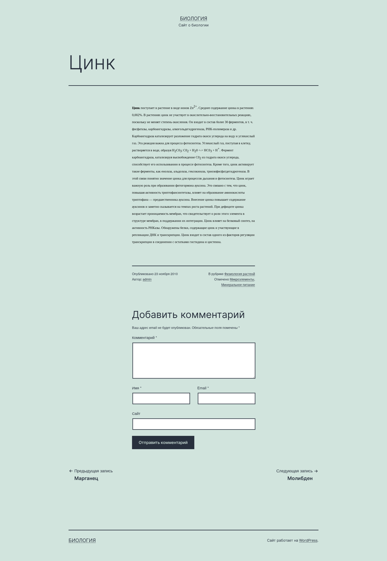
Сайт (136, 413)
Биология (193, 18)
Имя (136, 387)
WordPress (308, 540)
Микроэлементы (242, 279)
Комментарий (144, 337)
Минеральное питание (238, 284)
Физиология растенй (239, 273)
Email (203, 387)
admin (147, 279)
